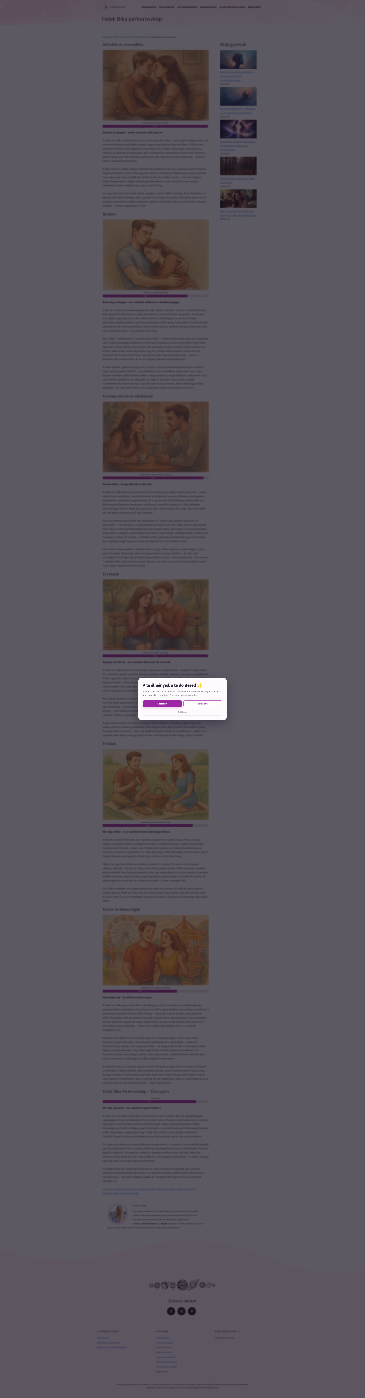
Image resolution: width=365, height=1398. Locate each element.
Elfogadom (162, 703)
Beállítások (182, 712)
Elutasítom (203, 703)
